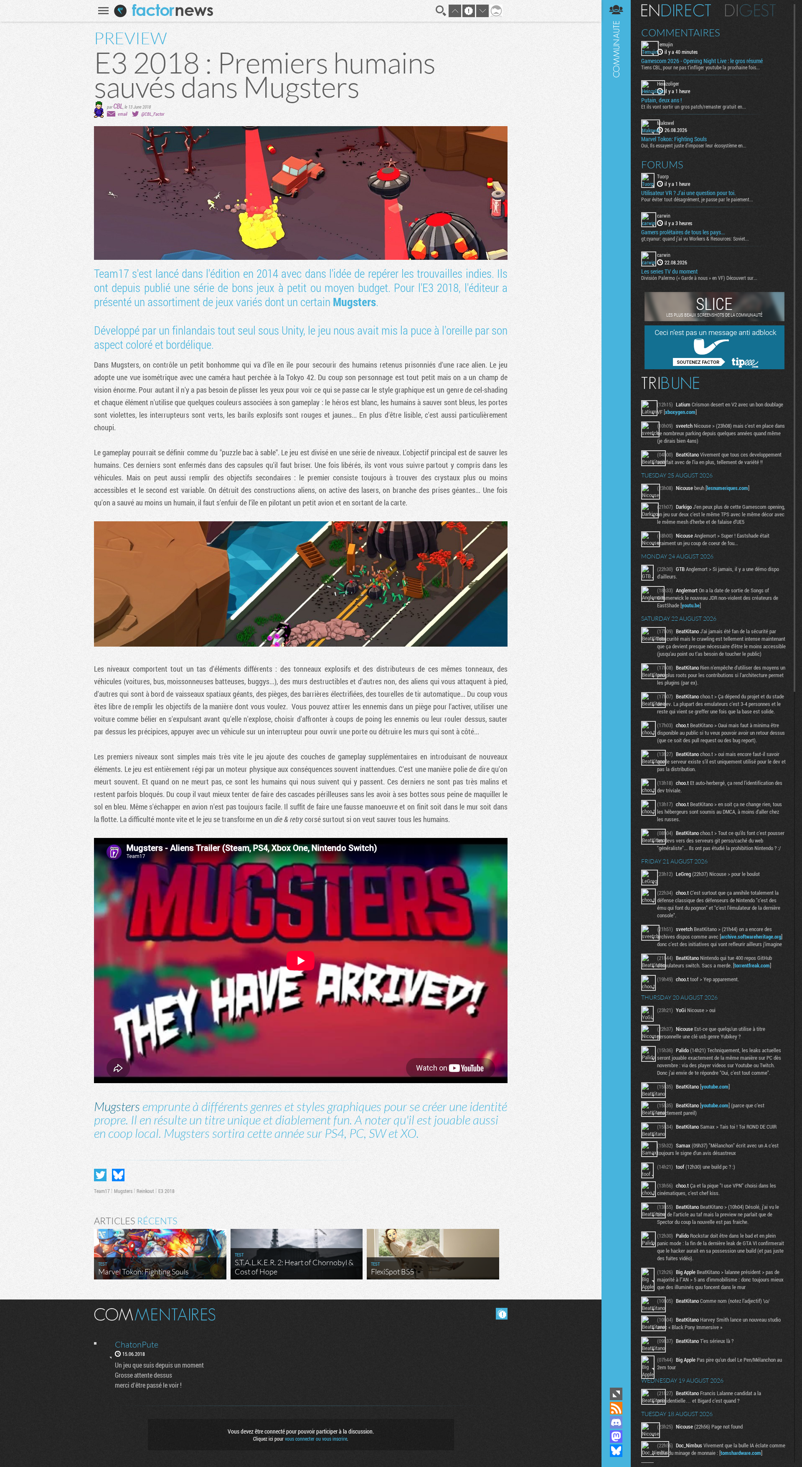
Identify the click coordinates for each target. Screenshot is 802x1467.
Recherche (441, 11)
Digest (750, 10)
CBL (118, 106)
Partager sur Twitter (100, 1175)
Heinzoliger (668, 83)
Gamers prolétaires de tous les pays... (683, 232)
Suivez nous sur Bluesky (616, 1450)
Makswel (665, 122)
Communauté (616, 692)
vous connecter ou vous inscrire (316, 1438)
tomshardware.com (741, 1453)
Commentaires (680, 32)
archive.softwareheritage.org (751, 936)
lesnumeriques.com (727, 488)
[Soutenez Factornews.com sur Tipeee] (714, 367)
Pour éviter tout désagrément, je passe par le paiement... (697, 199)
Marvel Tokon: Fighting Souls (674, 139)
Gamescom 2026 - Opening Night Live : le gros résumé (702, 61)
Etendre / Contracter (616, 1394)
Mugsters (354, 302)
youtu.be (691, 605)
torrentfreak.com (752, 965)
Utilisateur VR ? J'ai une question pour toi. (688, 193)
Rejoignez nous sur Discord (616, 1422)
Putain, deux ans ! (661, 100)
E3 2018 (166, 1191)
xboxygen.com (680, 412)
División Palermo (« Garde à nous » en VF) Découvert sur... (699, 277)
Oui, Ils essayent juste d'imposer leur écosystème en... (693, 145)
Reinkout (145, 1191)
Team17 (102, 1191)
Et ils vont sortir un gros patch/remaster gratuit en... (693, 106)
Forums (662, 164)
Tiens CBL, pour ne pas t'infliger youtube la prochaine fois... (700, 67)
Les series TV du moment (669, 271)
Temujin (665, 44)
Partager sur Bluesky (118, 1175)
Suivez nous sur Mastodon (616, 1436)
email (122, 114)
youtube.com (714, 1086)
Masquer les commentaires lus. (502, 1314)
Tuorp (663, 176)
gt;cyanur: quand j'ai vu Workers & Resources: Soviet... (695, 238)
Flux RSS (616, 1408)
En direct (676, 10)
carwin (663, 215)
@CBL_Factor (152, 114)
